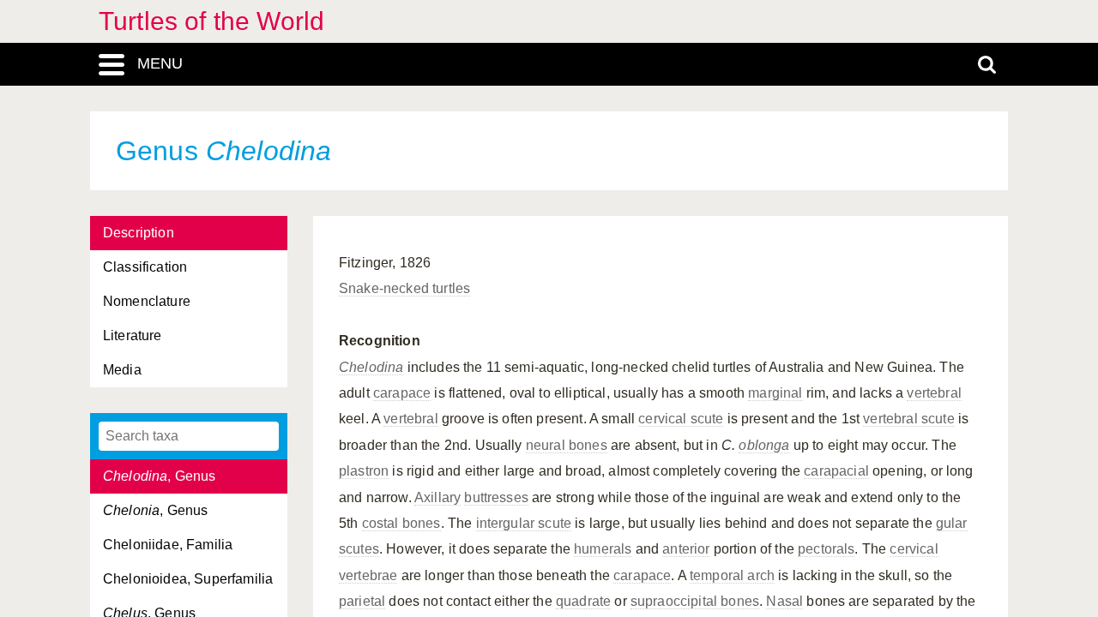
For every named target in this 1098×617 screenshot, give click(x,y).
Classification (145, 267)
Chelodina (371, 367)
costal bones (401, 523)
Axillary (437, 497)
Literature (132, 335)
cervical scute (680, 418)
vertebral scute (908, 418)
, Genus (159, 476)
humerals (602, 549)
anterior (685, 549)
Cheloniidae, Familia (167, 544)
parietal (362, 601)
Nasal (784, 601)
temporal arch (732, 575)
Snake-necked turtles (404, 288)
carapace (402, 393)
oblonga (764, 445)
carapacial (836, 471)
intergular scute (524, 523)
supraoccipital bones (694, 601)
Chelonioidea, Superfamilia (188, 579)
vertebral (934, 393)
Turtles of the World (211, 21)
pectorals (826, 549)
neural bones (566, 445)
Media (122, 369)
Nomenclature (146, 301)
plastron (364, 471)
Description (138, 232)
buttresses (496, 497)
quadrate (583, 601)
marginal (775, 393)
